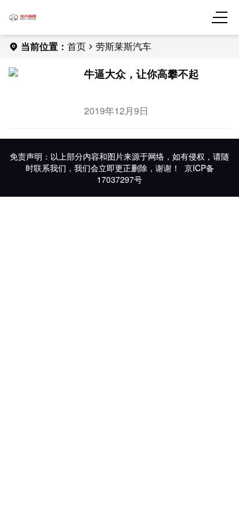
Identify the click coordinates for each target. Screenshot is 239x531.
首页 (76, 46)
